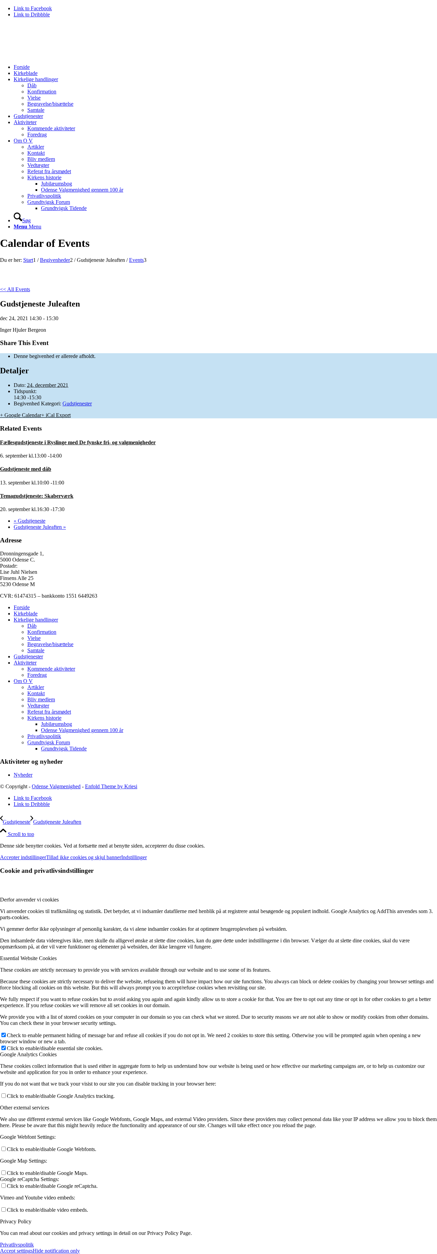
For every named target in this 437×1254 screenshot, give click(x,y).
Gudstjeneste (29, 521)
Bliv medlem (41, 699)
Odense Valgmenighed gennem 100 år (82, 730)
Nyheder (23, 775)
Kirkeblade (26, 613)
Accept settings (16, 1251)
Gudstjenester (77, 403)
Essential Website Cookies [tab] (28, 958)
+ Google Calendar (20, 415)
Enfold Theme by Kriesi (111, 786)
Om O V (23, 681)
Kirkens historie (44, 718)
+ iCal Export (56, 415)
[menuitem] (225, 67)
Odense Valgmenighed (56, 786)
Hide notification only (56, 1251)
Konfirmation (41, 632)
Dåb (32, 626)
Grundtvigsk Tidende (64, 748)
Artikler (35, 687)
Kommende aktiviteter (51, 669)
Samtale (35, 650)
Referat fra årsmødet (49, 712)
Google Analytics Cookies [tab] (28, 1054)
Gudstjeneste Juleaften (40, 527)
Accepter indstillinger (23, 857)
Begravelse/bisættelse (50, 644)
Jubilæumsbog (56, 724)
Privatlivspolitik (44, 736)
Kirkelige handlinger (36, 620)
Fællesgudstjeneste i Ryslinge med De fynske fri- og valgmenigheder (78, 442)
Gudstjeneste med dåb (25, 469)
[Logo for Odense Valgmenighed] (51, 55)
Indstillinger (134, 857)
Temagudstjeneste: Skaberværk (36, 496)
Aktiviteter (25, 663)
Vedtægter (38, 705)
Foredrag (37, 675)
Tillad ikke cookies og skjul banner (83, 857)
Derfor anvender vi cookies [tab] (29, 899)
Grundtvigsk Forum (48, 742)
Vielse (34, 638)
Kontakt (36, 693)
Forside (22, 607)
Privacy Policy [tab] (15, 1221)
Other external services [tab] (24, 1107)
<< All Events (15, 289)
